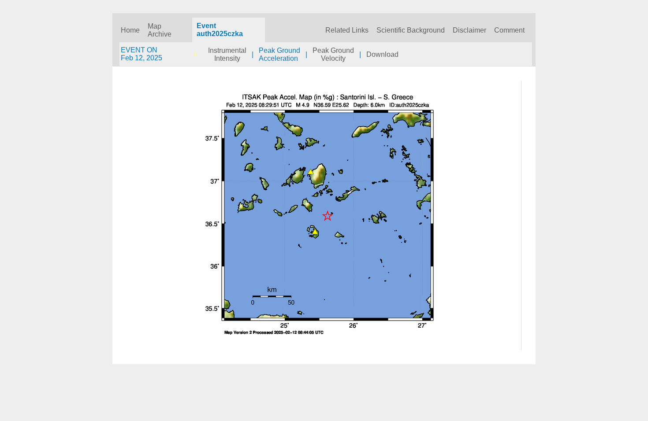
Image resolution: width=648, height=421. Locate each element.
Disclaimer (469, 30)
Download (382, 54)
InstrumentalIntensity (227, 54)
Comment (509, 30)
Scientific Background (410, 30)
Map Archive (159, 30)
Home (130, 30)
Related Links (347, 30)
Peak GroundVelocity (333, 54)
